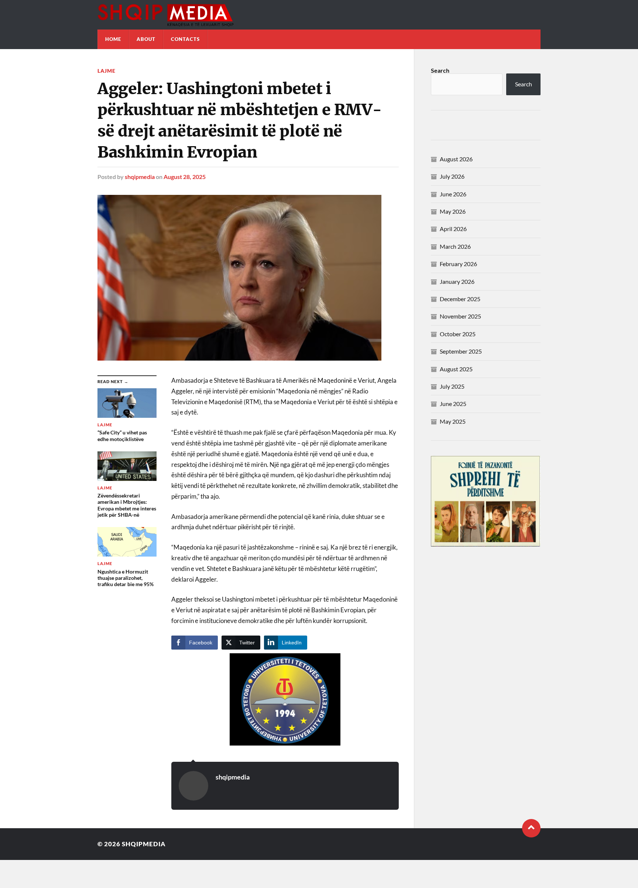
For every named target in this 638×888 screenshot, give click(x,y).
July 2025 (452, 386)
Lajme (106, 71)
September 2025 (461, 351)
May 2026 (453, 211)
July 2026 (452, 176)
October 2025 (458, 333)
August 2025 (456, 368)
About (146, 39)
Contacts (185, 39)
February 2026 (458, 263)
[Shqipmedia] (319, 15)
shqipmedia (140, 176)
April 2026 (453, 228)
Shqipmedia (144, 844)
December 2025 (460, 298)
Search (440, 70)
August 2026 (456, 158)
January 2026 (457, 281)
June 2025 (453, 403)
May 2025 (453, 421)
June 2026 (453, 193)
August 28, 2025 (185, 176)
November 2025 (460, 316)
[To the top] (531, 828)
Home (113, 39)
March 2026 (455, 246)
